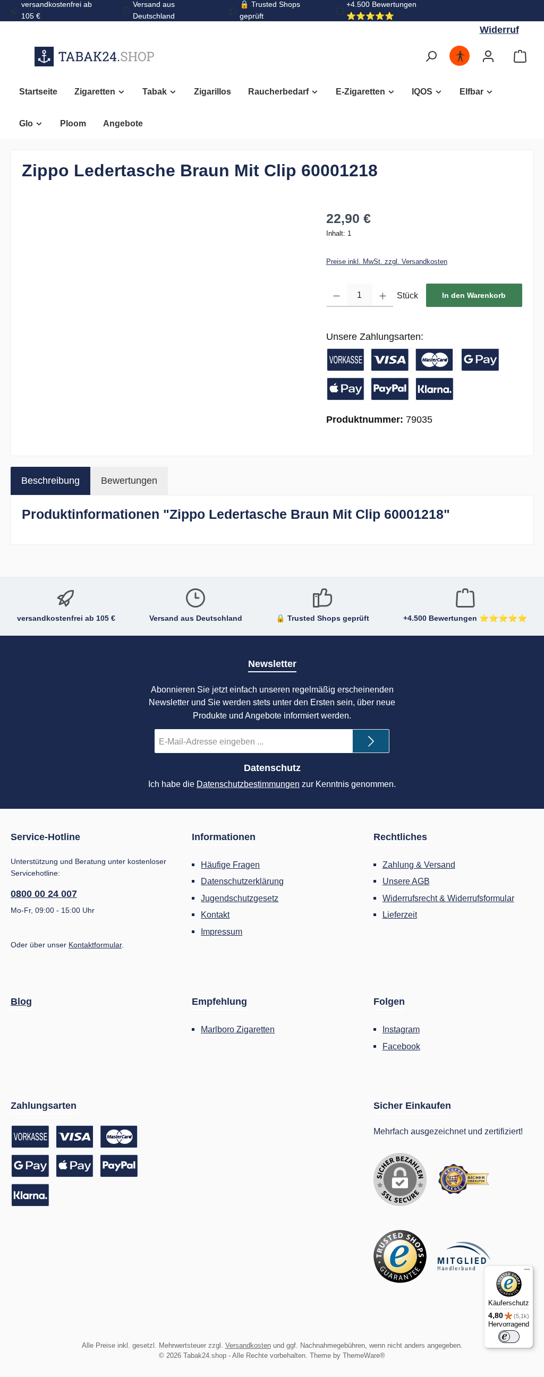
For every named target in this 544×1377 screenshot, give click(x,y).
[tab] (50, 481)
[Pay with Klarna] (434, 389)
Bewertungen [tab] (129, 480)
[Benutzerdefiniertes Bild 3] (463, 1256)
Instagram (401, 1029)
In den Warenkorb (474, 295)
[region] (163, 323)
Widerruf (488, 10)
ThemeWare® (364, 1355)
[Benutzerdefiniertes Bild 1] (463, 1179)
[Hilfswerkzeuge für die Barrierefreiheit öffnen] (460, 56)
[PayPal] (390, 389)
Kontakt (215, 914)
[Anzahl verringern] (336, 295)
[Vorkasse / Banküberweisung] (346, 360)
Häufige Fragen (230, 864)
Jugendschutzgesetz (239, 898)
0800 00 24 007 (44, 893)
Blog (21, 1001)
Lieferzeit (399, 914)
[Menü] (527, 1271)
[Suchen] (431, 56)
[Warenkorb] (520, 56)
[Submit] (370, 741)
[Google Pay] (480, 360)
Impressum (221, 931)
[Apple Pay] (346, 389)
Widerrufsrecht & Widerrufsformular (448, 898)
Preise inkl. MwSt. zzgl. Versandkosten (386, 262)
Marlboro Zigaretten (238, 1029)
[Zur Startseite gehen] (94, 56)
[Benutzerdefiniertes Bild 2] (400, 1256)
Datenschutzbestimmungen (248, 784)
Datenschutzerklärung (242, 881)
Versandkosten (248, 1345)
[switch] (509, 1336)
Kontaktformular (95, 944)
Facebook (401, 1046)
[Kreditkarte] (412, 360)
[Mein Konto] (488, 56)
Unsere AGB (406, 881)
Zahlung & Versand (418, 864)
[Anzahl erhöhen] (382, 295)
